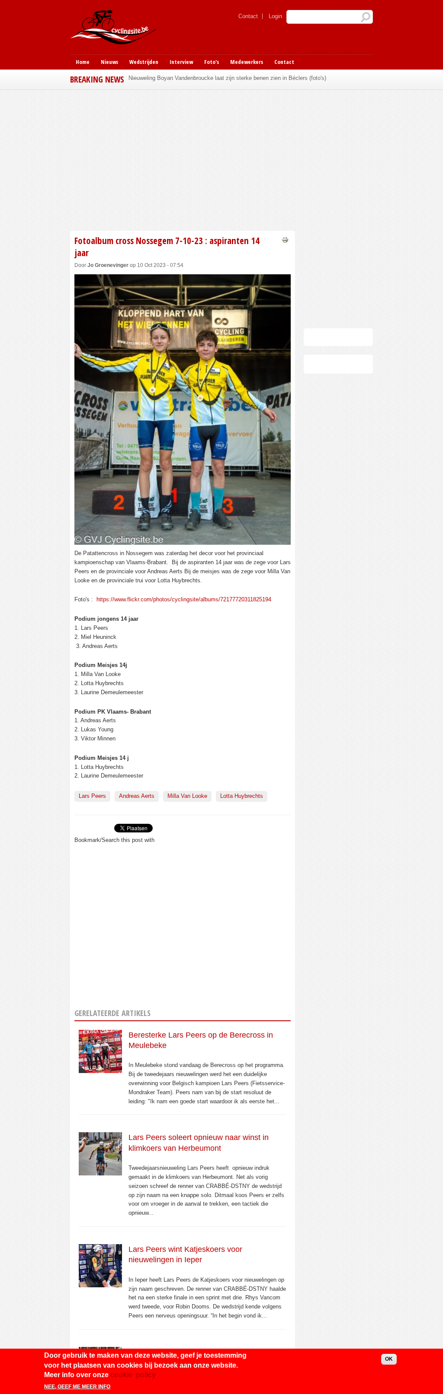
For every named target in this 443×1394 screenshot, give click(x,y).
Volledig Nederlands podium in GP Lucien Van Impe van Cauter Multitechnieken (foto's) (237, 78)
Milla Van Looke (187, 796)
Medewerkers (246, 62)
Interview (181, 62)
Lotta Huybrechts (241, 796)
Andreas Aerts (136, 796)
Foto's (211, 62)
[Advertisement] (221, 158)
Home (83, 62)
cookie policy (133, 1374)
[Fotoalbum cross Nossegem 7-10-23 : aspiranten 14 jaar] (182, 540)
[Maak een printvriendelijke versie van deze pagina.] (285, 239)
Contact (248, 16)
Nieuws (109, 62)
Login (275, 16)
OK (389, 1359)
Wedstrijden (143, 62)
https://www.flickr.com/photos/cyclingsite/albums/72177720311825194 (183, 599)
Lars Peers (92, 796)
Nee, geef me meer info (77, 1387)
